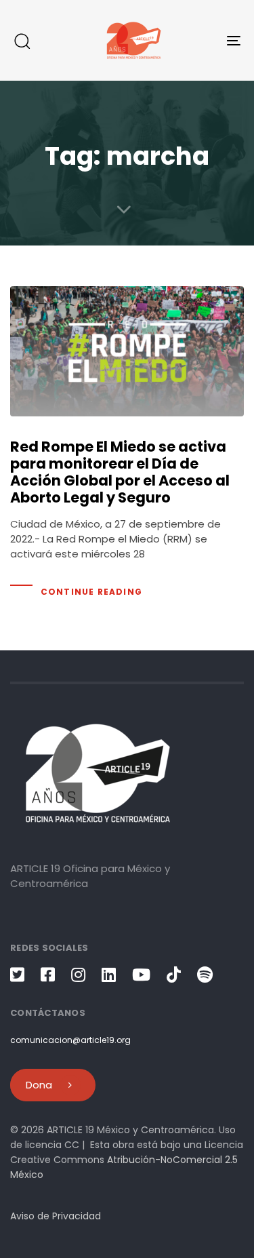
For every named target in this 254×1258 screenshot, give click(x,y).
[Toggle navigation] (202, 40)
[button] (22, 41)
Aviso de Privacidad (55, 1216)
